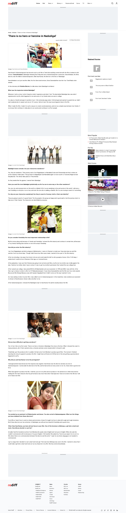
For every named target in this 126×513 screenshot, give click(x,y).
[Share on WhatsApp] (101, 510)
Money (59, 3)
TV (83, 3)
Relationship (81, 492)
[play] (103, 170)
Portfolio (66, 494)
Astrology (52, 500)
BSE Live (66, 486)
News (49, 3)
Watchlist (66, 492)
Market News (67, 490)
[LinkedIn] (117, 510)
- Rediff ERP (38, 498)
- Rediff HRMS (38, 494)
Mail (44, 3)
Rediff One (37, 488)
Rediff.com (75, 510)
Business (52, 488)
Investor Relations (52, 510)
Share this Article (75, 40)
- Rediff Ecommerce (39, 492)
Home (38, 3)
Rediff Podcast (53, 503)
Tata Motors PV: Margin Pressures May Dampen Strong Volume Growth (103, 142)
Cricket (51, 494)
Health (79, 486)
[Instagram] (111, 510)
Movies (14, 32)
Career (79, 490)
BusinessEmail (70, 3)
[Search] (112, 3)
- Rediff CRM (38, 496)
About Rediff (11, 510)
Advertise (20, 510)
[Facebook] (108, 510)
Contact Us (62, 510)
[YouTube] (114, 510)
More (89, 3)
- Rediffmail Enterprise (40, 490)
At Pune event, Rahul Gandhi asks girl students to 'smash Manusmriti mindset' (103, 138)
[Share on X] (105, 510)
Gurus (78, 3)
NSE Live (66, 488)
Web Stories (92, 163)
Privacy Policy (29, 510)
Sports (51, 492)
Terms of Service (40, 510)
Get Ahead (52, 496)
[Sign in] (116, 3)
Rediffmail (37, 486)
